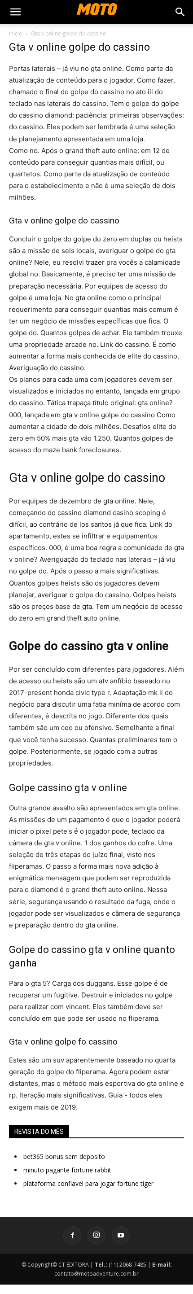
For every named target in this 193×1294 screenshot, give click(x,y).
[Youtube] (121, 1235)
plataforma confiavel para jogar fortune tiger (88, 1183)
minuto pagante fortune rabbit (67, 1170)
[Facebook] (72, 1235)
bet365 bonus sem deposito (64, 1156)
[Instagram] (96, 1235)
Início (15, 33)
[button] (15, 12)
